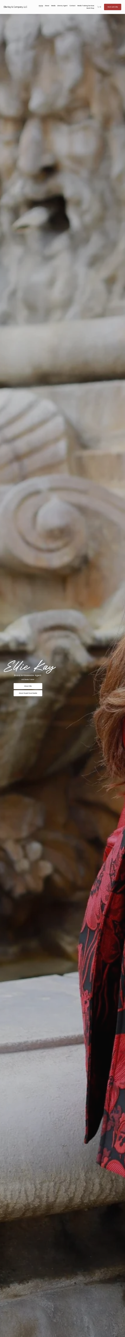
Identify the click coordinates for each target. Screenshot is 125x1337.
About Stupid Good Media (28, 693)
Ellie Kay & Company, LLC (15, 7)
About (47, 6)
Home (41, 6)
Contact (72, 6)
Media (53, 6)
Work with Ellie (113, 7)
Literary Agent (62, 6)
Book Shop (90, 8)
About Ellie (28, 686)
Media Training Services (85, 6)
